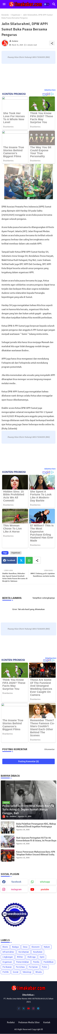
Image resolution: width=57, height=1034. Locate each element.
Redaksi (11, 1022)
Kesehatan (37, 952)
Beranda (5, 15)
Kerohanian (23, 952)
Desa (25, 947)
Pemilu (36, 962)
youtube (45, 889)
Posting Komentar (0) (28, 761)
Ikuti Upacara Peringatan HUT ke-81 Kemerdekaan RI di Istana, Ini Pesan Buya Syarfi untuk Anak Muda (36, 840)
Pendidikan (48, 962)
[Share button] (37, 560)
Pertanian (33, 967)
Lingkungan (7, 957)
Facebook (11, 560)
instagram (16, 889)
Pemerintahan (22, 962)
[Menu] (4, 4)
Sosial (15, 972)
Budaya (15, 947)
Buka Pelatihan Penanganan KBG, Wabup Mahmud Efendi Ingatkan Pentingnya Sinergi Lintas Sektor (36, 826)
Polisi (44, 967)
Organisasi (15, 15)
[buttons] (19, 1008)
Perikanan (7, 967)
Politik (5, 972)
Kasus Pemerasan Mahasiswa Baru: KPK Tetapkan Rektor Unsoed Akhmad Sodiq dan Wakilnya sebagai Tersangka (35, 854)
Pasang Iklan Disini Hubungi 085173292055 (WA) (28, 57)
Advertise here (49, 90)
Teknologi (26, 972)
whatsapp (45, 881)
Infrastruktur (8, 952)
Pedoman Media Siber (29, 1022)
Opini (42, 957)
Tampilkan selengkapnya (44, 598)
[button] (47, 4)
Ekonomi (35, 947)
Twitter (21, 560)
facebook (16, 881)
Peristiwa (20, 967)
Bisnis (5, 947)
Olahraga (31, 957)
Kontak (46, 1022)
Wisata (38, 972)
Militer (20, 957)
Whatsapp (29, 560)
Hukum (47, 947)
